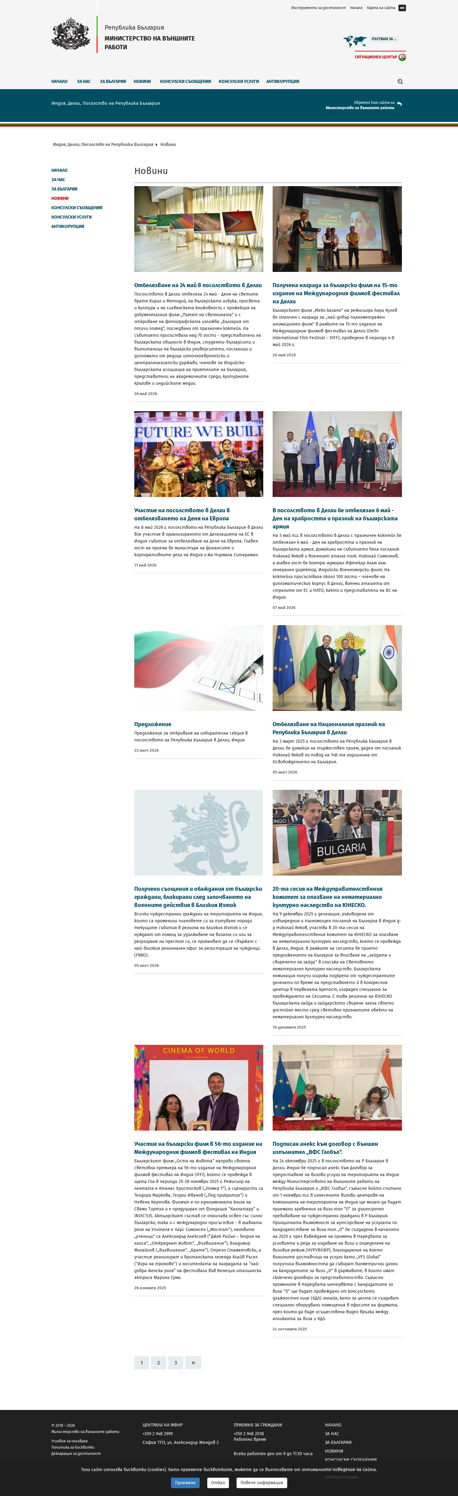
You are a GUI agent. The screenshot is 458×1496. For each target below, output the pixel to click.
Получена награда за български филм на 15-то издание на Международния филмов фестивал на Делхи (336, 293)
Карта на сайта (381, 8)
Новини (142, 81)
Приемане (185, 1482)
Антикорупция (282, 81)
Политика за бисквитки (72, 1447)
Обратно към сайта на (374, 102)
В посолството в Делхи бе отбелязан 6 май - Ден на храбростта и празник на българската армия (335, 518)
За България (113, 81)
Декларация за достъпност (76, 1453)
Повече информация (262, 1482)
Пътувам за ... (384, 39)
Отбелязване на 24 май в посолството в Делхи (198, 285)
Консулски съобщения (185, 81)
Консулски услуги (239, 81)
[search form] (400, 81)
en (402, 8)
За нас (84, 81)
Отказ (218, 1482)
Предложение (152, 724)
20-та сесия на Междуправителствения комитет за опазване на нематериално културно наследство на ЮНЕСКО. (328, 897)
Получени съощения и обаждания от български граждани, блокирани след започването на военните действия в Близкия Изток (198, 897)
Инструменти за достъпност (318, 8)
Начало (356, 8)
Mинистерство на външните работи (360, 108)
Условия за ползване (69, 1441)
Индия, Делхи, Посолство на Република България (103, 144)
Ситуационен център (376, 57)
